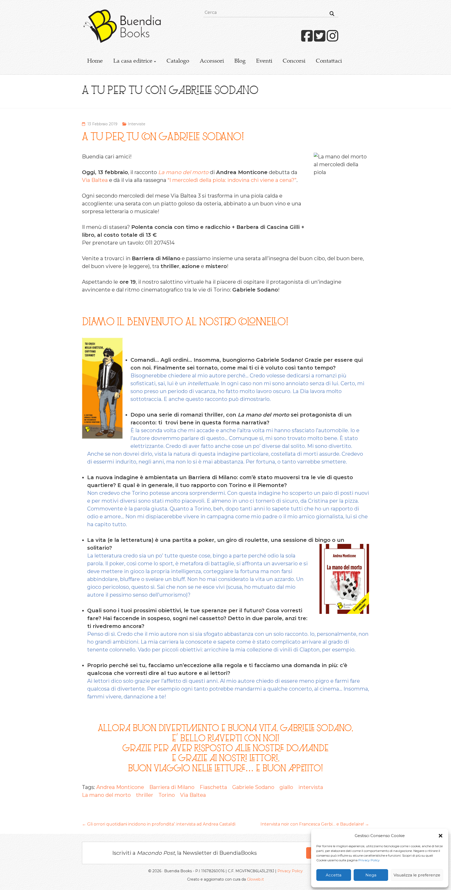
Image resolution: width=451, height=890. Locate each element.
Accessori (212, 61)
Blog (240, 61)
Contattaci (329, 61)
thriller (144, 795)
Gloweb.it (255, 879)
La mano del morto (106, 795)
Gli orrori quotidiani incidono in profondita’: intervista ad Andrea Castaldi (158, 824)
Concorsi (294, 61)
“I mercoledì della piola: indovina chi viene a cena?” (232, 180)
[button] (440, 835)
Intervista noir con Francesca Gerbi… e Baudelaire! (314, 824)
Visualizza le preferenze (417, 875)
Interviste (136, 124)
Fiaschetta (213, 787)
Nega (370, 875)
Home (95, 61)
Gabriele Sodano (253, 787)
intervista (310, 787)
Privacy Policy (369, 860)
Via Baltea (95, 180)
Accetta (333, 875)
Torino (166, 795)
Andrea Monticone (120, 787)
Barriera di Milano (171, 787)
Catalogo (178, 61)
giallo (286, 787)
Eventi (264, 61)
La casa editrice (132, 61)
